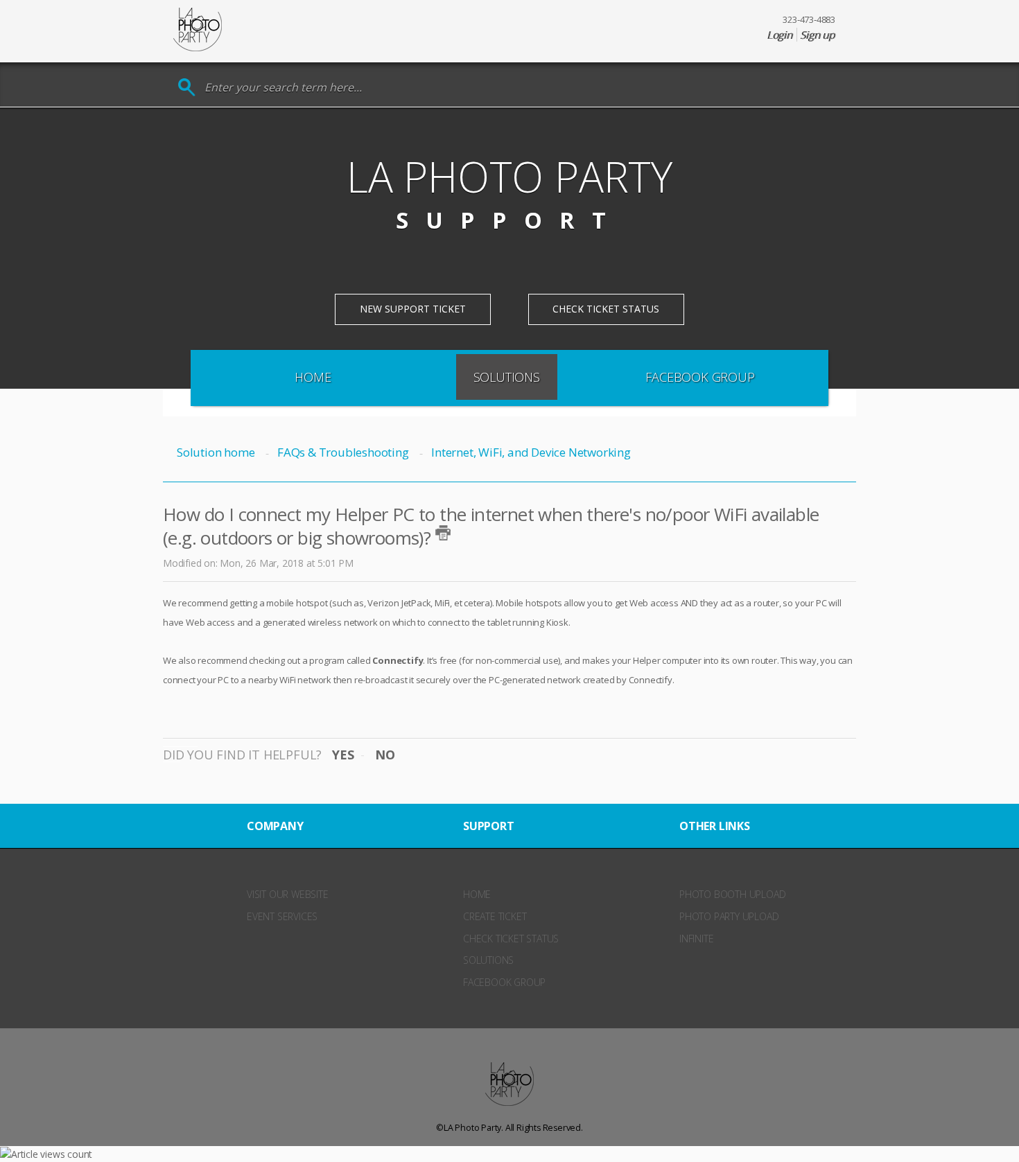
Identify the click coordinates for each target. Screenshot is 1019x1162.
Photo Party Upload (728, 916)
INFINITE (696, 938)
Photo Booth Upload (732, 894)
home (477, 894)
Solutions (506, 377)
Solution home (217, 452)
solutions (488, 960)
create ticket (494, 916)
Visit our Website (288, 894)
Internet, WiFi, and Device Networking (530, 452)
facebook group (504, 982)
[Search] (187, 88)
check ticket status (511, 938)
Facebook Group (699, 377)
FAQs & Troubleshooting (342, 452)
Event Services (282, 916)
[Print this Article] (443, 532)
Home (313, 377)
